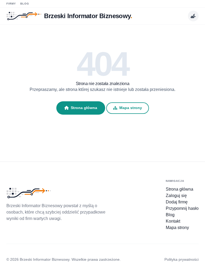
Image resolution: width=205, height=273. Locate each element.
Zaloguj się (176, 195)
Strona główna (84, 108)
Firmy (11, 3)
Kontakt (173, 221)
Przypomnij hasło (182, 208)
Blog (24, 3)
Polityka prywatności (181, 259)
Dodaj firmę (177, 202)
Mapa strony (130, 108)
